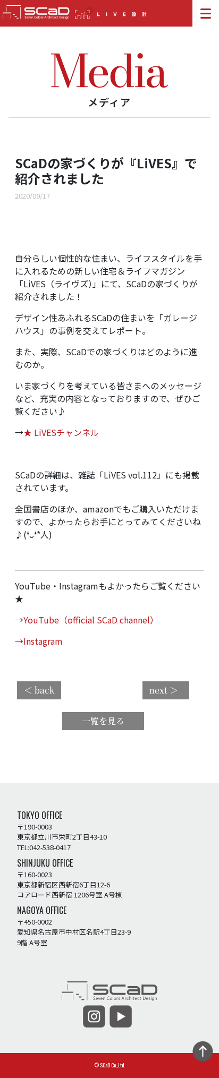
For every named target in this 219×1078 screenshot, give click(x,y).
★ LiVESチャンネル (61, 432)
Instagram (43, 641)
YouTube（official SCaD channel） (90, 619)
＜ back (39, 690)
